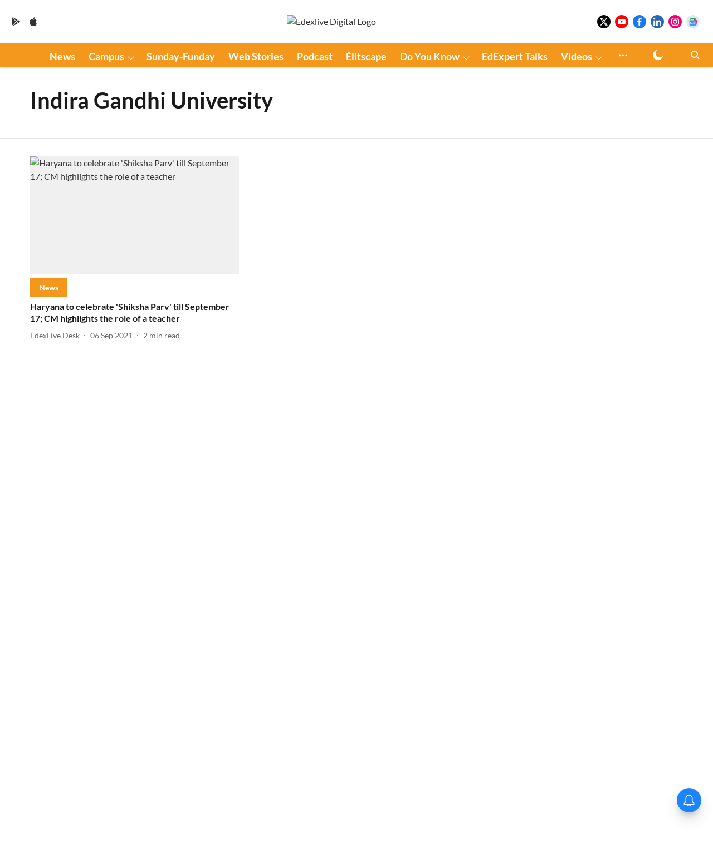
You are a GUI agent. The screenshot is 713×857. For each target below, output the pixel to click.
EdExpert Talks (515, 56)
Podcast (315, 56)
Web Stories (256, 56)
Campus (106, 56)
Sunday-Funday (180, 56)
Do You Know (430, 56)
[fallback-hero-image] (134, 215)
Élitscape (366, 56)
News (62, 56)
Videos (576, 56)
